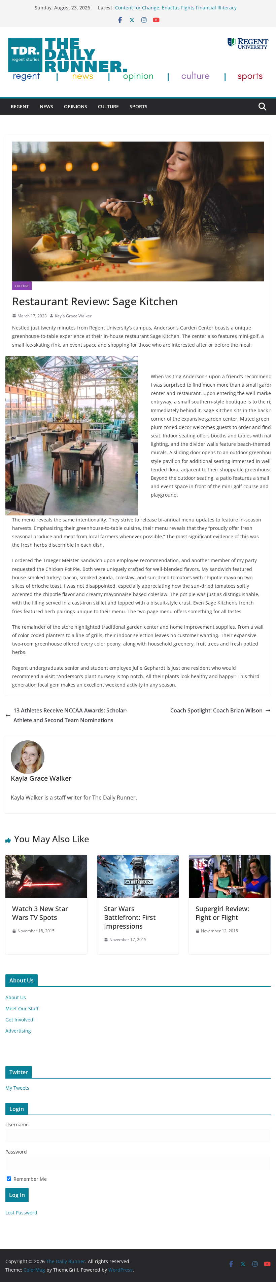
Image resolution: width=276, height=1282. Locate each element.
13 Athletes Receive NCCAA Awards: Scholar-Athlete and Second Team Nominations (70, 715)
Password (16, 1152)
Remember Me (29, 1179)
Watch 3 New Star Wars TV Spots (40, 913)
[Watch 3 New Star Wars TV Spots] (46, 859)
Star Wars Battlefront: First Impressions (130, 917)
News (46, 106)
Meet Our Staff (21, 1008)
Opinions (75, 106)
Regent (20, 106)
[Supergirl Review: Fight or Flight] (230, 859)
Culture (108, 106)
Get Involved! (20, 1019)
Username (17, 1124)
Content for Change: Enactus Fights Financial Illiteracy (176, 7)
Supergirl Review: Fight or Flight (222, 913)
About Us (15, 997)
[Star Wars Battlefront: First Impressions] (138, 859)
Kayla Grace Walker (73, 316)
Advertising (18, 1030)
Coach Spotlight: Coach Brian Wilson (216, 710)
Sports (138, 106)
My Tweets (17, 1088)
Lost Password (21, 1212)
